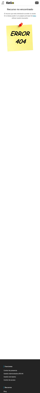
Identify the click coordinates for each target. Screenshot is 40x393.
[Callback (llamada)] (37, 3)
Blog (5, 391)
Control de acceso (9, 380)
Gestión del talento (10, 377)
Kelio (34, 16)
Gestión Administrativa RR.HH (13, 374)
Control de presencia (10, 370)
